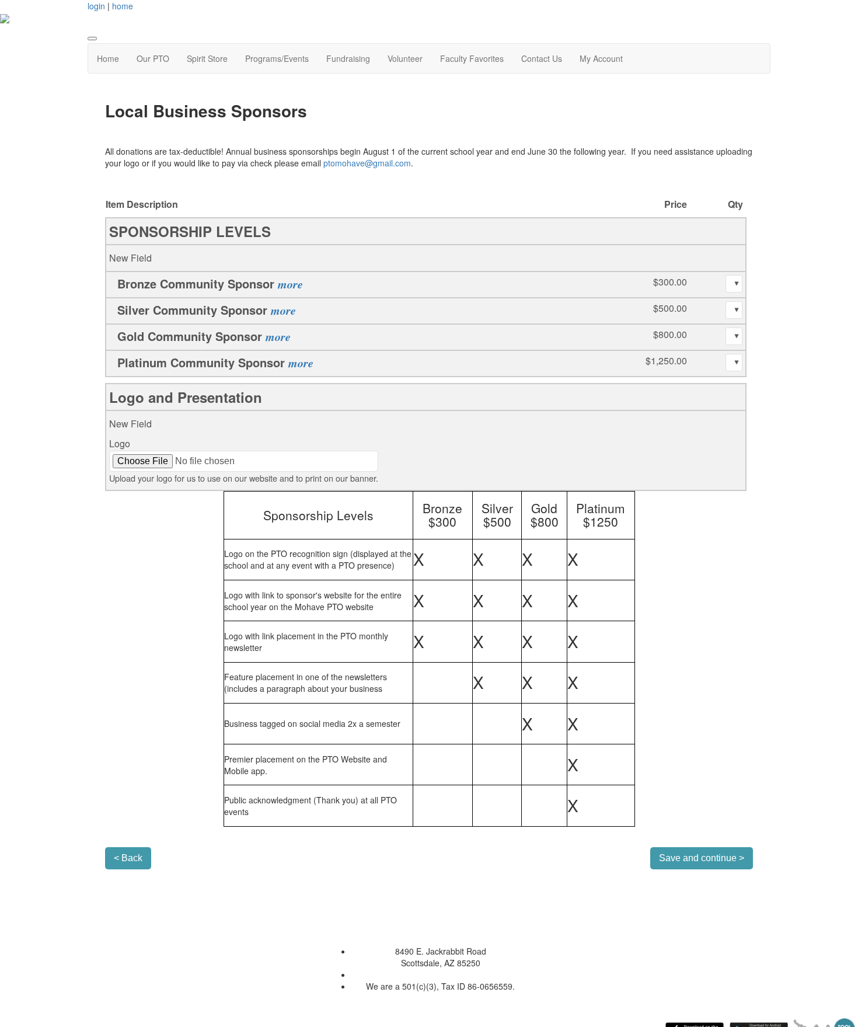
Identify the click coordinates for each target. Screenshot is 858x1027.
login (96, 6)
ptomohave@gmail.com (367, 163)
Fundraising (348, 58)
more (290, 284)
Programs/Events (277, 58)
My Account (601, 58)
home (122, 6)
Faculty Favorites (472, 58)
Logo (119, 443)
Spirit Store (207, 58)
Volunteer (405, 58)
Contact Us (541, 58)
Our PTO (153, 58)
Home (108, 58)
